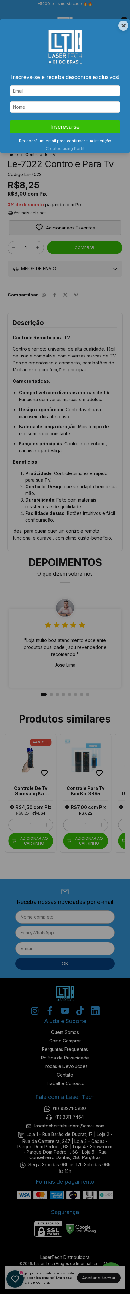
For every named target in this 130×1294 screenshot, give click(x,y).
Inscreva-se (65, 127)
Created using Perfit (65, 148)
